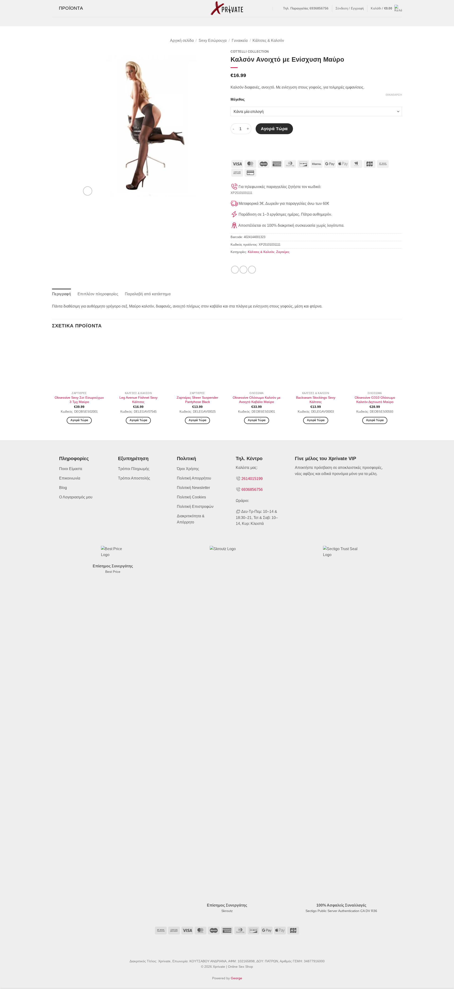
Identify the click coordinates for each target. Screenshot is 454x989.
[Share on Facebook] (235, 270)
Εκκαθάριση (394, 94)
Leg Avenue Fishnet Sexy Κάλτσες (138, 400)
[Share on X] (243, 270)
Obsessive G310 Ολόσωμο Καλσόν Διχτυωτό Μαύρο (375, 400)
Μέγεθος (238, 99)
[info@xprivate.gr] (278, 8)
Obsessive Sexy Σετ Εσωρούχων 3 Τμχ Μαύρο (79, 400)
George (236, 978)
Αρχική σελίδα (182, 41)
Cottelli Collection (250, 51)
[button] (67, 8)
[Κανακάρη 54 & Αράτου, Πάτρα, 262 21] (268, 8)
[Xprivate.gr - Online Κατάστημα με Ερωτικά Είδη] (227, 8)
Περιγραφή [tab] (61, 294)
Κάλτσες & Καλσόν (268, 41)
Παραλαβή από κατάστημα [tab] (147, 294)
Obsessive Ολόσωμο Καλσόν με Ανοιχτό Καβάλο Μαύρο (256, 400)
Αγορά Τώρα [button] (138, 420)
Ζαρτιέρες (282, 252)
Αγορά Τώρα (274, 128)
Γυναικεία (240, 41)
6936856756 (252, 490)
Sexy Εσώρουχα (213, 41)
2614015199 (252, 479)
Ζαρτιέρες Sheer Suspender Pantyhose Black (197, 400)
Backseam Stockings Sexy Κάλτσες (315, 400)
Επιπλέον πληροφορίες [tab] (98, 294)
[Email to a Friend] (252, 270)
